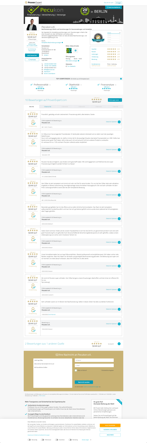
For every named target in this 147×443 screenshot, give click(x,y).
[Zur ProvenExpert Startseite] (33, 3)
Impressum (31, 435)
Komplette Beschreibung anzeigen (51, 42)
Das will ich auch (108, 2)
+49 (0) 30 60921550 (50, 64)
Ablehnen (110, 435)
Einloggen (118, 3)
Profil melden (42, 395)
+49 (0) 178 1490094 (50, 66)
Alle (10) (31, 107)
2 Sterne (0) (98, 107)
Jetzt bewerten (32, 55)
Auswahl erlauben (110, 430)
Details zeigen (85, 440)
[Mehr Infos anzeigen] (98, 37)
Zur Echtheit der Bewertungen (32, 49)
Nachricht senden (84, 382)
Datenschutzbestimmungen (42, 435)
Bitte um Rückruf (82, 370)
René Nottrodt (51, 314)
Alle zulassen (110, 425)
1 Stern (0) (115, 107)
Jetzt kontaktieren (114, 7)
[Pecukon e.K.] (32, 23)
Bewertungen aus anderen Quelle (32, 44)
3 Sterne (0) (82, 107)
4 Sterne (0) (65, 107)
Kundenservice (96, 64)
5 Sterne (109, 32)
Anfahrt (46, 55)
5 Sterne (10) (47, 107)
